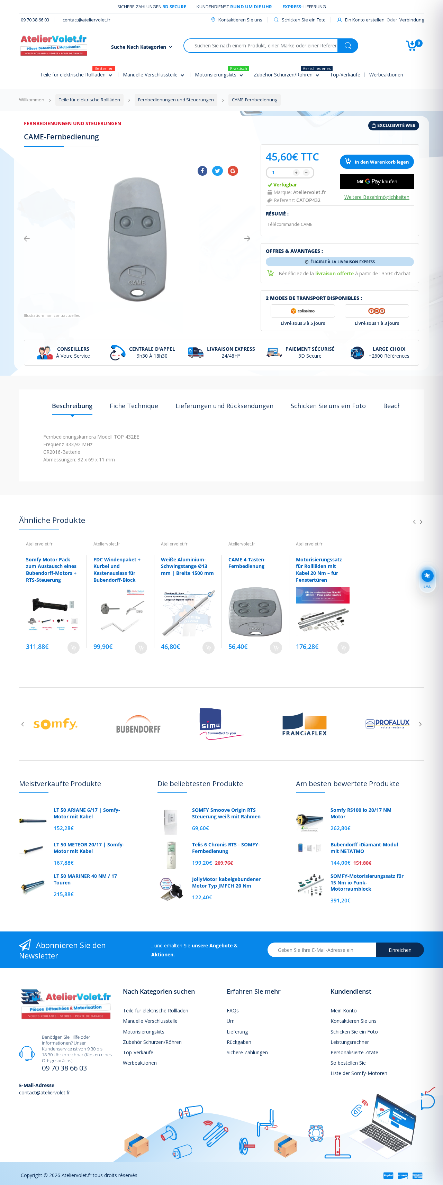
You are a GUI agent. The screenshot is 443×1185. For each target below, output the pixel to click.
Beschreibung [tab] (72, 406)
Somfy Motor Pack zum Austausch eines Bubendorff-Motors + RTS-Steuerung (51, 569)
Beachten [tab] (397, 406)
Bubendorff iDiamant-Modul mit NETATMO (364, 848)
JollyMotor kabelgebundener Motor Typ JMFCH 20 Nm (226, 882)
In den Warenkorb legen (381, 162)
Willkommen (31, 100)
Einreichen (400, 950)
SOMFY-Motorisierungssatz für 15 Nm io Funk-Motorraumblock (367, 882)
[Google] (233, 171)
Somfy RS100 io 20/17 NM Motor (361, 813)
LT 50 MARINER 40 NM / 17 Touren (85, 879)
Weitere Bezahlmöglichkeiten (376, 197)
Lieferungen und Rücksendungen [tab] (224, 406)
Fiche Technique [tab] (134, 406)
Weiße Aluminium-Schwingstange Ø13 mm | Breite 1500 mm (187, 566)
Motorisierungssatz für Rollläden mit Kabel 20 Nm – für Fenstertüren (319, 569)
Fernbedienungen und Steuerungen (72, 123)
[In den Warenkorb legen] (73, 648)
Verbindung (411, 20)
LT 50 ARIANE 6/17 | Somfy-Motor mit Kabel (87, 813)
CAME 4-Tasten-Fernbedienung (247, 563)
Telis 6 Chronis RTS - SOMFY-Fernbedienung (226, 848)
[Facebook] (202, 171)
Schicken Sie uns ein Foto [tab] (328, 406)
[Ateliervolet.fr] (53, 45)
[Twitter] (217, 171)
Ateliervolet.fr (309, 192)
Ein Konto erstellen (365, 20)
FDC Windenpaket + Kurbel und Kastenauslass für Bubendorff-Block (117, 569)
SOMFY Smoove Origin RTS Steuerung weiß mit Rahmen (226, 813)
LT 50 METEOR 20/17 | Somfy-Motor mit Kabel (89, 848)
